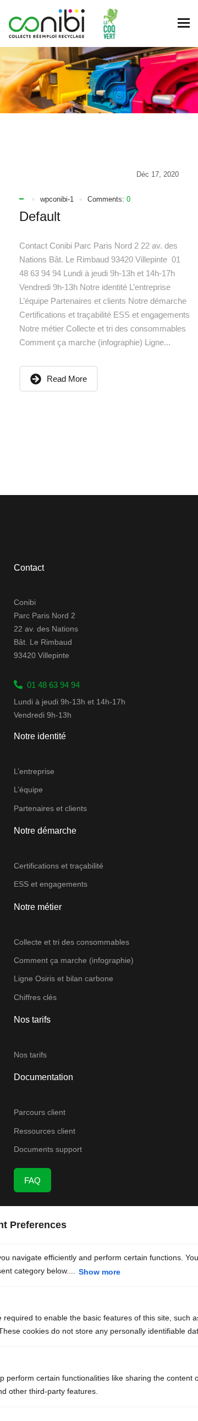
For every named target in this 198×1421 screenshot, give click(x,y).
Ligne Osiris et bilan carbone (63, 978)
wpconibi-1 (57, 199)
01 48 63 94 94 (51, 685)
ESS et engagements (50, 884)
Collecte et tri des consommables (71, 942)
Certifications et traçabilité (58, 865)
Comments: (108, 199)
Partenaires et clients (50, 808)
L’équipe (28, 789)
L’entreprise (34, 771)
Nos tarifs (30, 1054)
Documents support (48, 1149)
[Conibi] (46, 23)
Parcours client (39, 1112)
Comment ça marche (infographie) (74, 960)
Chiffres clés (35, 997)
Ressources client (44, 1131)
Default (40, 216)
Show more (99, 1271)
